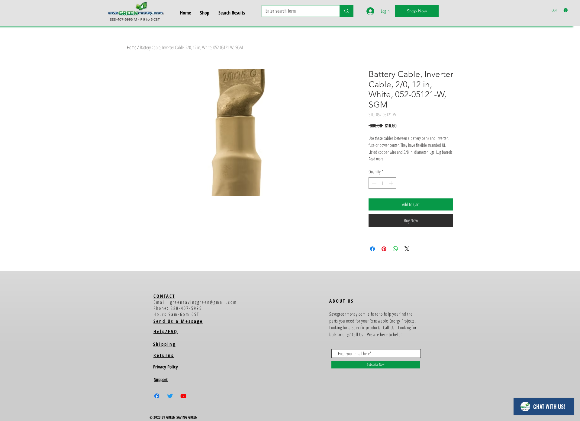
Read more (376, 159)
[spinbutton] (383, 183)
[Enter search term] (346, 11)
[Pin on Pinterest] (384, 248)
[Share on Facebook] (372, 248)
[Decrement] (373, 183)
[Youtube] (183, 396)
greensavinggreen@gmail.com (203, 302)
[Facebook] (156, 396)
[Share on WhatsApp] (395, 248)
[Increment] (392, 183)
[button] (560, 10)
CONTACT (164, 296)
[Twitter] (170, 396)
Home (131, 47)
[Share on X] (407, 248)
